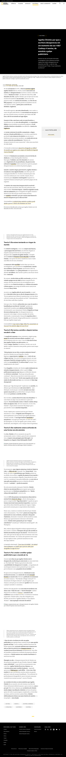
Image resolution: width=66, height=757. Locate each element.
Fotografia (5, 740)
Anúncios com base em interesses (47, 748)
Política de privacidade (22, 748)
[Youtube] (56, 730)
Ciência (5, 735)
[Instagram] (50, 730)
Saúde (5, 744)
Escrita (17, 703)
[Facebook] (45, 730)
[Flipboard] (53, 730)
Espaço (5, 742)
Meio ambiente (6, 731)
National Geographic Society (24, 733)
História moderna (28, 703)
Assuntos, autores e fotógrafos (24, 729)
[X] (48, 730)
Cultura (42, 35)
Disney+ (20, 592)
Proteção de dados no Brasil (32, 750)
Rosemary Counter (11, 84)
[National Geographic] (2, 4)
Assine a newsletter (37, 729)
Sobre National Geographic (34, 748)
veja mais (51, 134)
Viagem (5, 738)
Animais (5, 729)
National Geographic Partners (24, 731)
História (5, 733)
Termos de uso (13, 748)
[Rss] (59, 730)
